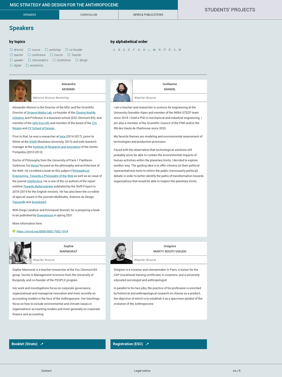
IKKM (33, 142)
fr (240, 371)
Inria (62, 136)
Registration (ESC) (131, 343)
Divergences (45, 215)
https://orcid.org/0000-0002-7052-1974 (42, 231)
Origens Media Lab (39, 112)
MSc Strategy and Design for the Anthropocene (64, 4)
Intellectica (34, 181)
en (235, 371)
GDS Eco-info (41, 123)
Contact (46, 371)
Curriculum (88, 14)
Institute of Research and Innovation (56, 147)
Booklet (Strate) (27, 343)
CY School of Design (41, 128)
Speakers (29, 14)
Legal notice (142, 371)
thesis (35, 165)
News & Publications (148, 14)
